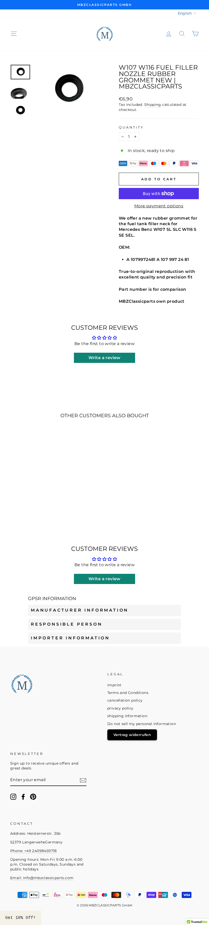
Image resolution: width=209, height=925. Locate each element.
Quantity (131, 127)
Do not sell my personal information (141, 724)
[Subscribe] (83, 780)
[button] (20, 918)
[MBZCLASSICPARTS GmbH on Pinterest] (33, 797)
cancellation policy (125, 700)
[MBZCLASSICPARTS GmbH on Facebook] (23, 797)
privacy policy (120, 708)
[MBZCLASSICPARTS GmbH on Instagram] (13, 797)
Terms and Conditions (127, 693)
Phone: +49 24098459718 (33, 851)
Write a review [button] (104, 357)
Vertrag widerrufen (132, 735)
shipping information (127, 716)
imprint (114, 685)
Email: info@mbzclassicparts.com (41, 878)
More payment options (158, 206)
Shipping (152, 105)
